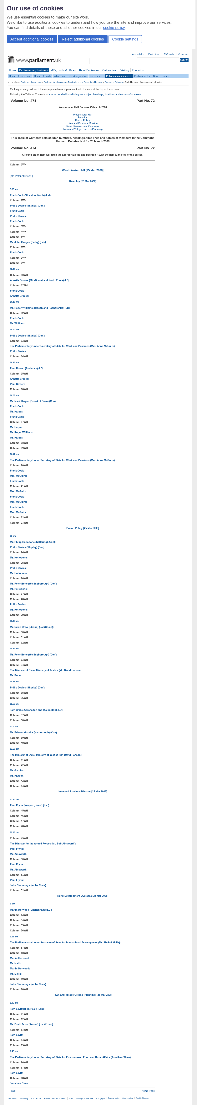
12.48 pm (14, 832)
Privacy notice (113, 1098)
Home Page (148, 1090)
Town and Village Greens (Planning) (83, 129)
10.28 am (14, 362)
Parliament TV (142, 76)
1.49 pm (14, 1051)
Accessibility (138, 54)
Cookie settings (125, 39)
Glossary (24, 1098)
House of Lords (42, 76)
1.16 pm (14, 936)
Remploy (83, 117)
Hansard (98, 82)
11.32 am (14, 621)
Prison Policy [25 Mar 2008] (82, 528)
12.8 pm (14, 726)
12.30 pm (14, 799)
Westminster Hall (82, 114)
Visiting (124, 70)
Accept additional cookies (31, 39)
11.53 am (14, 681)
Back (13, 1090)
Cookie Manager (142, 1098)
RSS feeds (169, 54)
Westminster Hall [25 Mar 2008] (83, 170)
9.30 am (14, 189)
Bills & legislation (77, 76)
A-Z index (12, 1098)
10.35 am (14, 395)
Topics (165, 76)
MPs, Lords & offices (63, 70)
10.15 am (14, 302)
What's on (59, 76)
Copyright (100, 1098)
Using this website (84, 1098)
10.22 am (14, 329)
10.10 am (14, 269)
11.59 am (14, 704)
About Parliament (88, 70)
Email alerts (153, 54)
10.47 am (14, 454)
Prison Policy (82, 120)
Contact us (183, 54)
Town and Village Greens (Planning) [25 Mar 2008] (82, 994)
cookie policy (114, 27)
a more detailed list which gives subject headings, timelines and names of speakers (95, 94)
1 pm (12, 904)
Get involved (110, 70)
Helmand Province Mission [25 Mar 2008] (82, 791)
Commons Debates (114, 82)
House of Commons (20, 76)
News (156, 76)
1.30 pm (14, 1003)
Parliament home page (31, 82)
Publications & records (118, 76)
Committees (96, 76)
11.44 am (14, 648)
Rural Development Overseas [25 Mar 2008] (82, 895)
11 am (13, 536)
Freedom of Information (55, 1098)
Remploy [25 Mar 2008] (82, 181)
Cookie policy (127, 1098)
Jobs (71, 1098)
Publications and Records (80, 82)
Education (138, 70)
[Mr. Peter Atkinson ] (21, 176)
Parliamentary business (33, 70)
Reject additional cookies (83, 39)
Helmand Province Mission (83, 123)
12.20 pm (14, 749)
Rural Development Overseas (82, 126)
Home (12, 70)
